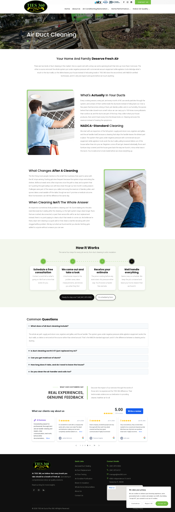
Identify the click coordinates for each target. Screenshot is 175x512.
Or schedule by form (105, 297)
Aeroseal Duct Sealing (83, 466)
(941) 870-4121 (115, 470)
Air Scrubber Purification (83, 478)
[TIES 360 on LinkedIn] (43, 490)
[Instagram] (127, 2)
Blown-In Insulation (82, 483)
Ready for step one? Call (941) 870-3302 (77, 297)
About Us (76, 9)
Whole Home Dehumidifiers (85, 487)
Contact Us (79, 495)
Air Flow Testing (80, 474)
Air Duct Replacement (83, 470)
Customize (135, 503)
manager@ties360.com (118, 474)
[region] (148, 497)
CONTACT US (143, 2)
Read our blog (37, 485)
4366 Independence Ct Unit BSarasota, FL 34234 (120, 480)
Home (67, 9)
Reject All (149, 503)
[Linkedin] (131, 2)
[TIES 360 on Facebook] (34, 490)
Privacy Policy (138, 508)
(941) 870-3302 (115, 466)
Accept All (162, 503)
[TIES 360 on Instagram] (39, 490)
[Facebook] (123, 2)
